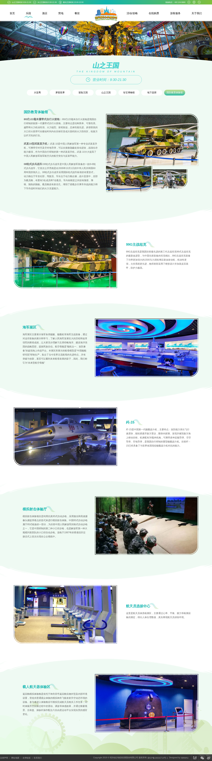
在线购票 (154, 13)
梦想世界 (60, 92)
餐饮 (77, 13)
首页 (12, 13)
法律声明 (4, 758)
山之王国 (106, 92)
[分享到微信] (202, 758)
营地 (60, 13)
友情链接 (26, 758)
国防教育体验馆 (175, 92)
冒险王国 (83, 92)
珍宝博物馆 (129, 92)
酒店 (44, 13)
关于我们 (197, 13)
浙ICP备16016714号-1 (157, 758)
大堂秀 (37, 92)
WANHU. (185, 758)
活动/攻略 (132, 13)
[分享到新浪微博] (209, 758)
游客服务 (175, 13)
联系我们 (38, 758)
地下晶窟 (151, 92)
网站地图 (15, 758)
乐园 (28, 13)
